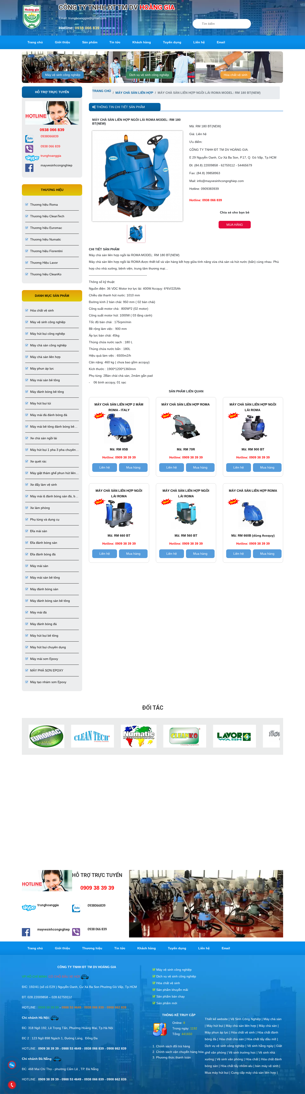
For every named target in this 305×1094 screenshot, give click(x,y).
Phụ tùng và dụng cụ (44, 519)
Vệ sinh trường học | (243, 1052)
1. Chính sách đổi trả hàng (171, 1046)
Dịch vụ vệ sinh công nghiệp (149, 75)
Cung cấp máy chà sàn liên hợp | (254, 1072)
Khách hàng (141, 42)
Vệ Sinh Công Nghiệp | (246, 1018)
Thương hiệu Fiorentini (46, 251)
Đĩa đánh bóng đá (42, 554)
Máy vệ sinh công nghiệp (62, 75)
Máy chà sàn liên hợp (45, 357)
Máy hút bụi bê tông (43, 635)
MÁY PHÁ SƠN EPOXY (46, 670)
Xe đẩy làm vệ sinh (43, 484)
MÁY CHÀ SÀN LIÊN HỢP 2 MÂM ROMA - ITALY (118, 407)
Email (221, 42)
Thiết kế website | (217, 1018)
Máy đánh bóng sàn (43, 589)
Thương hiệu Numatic (45, 239)
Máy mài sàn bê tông (44, 380)
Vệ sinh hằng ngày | (261, 1045)
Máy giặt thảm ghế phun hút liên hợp (50, 473)
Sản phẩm (89, 42)
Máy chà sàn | (269, 1025)
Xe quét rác (37, 461)
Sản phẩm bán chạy (170, 996)
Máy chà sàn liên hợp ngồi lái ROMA (253, 407)
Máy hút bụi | (216, 1025)
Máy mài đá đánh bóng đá (48, 415)
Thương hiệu (92, 948)
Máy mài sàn (38, 566)
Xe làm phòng (39, 508)
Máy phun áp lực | (218, 1032)
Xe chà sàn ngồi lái (43, 438)
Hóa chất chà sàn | (233, 1038)
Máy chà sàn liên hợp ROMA (253, 490)
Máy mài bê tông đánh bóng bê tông (49, 427)
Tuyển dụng (172, 42)
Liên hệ (199, 42)
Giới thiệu (62, 42)
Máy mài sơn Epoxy (43, 659)
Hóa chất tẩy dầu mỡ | (262, 1038)
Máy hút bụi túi (40, 403)
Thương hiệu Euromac (45, 228)
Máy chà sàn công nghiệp (48, 345)
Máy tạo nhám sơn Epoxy (47, 682)
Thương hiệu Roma (43, 204)
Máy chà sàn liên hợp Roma (186, 404)
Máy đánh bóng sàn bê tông (49, 600)
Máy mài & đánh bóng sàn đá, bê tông (51, 496)
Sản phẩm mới (166, 1002)
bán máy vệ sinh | (267, 1065)
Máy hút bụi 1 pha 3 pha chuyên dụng (50, 450)
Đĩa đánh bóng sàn (43, 542)
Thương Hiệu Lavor (43, 262)
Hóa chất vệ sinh (235, 75)
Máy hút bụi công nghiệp (47, 333)
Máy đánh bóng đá (43, 624)
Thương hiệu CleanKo (45, 274)
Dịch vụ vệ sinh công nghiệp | (226, 1045)
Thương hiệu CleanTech (46, 216)
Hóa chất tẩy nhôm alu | (238, 1065)
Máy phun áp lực (41, 368)
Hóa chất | (253, 1059)
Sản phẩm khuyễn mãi (171, 989)
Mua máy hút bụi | (218, 1072)
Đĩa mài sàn (38, 531)
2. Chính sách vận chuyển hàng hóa (178, 1051)
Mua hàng (234, 224)
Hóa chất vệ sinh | (244, 1032)
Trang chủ (35, 42)
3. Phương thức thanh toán (171, 1057)
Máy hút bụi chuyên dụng (47, 647)
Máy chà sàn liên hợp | (242, 1025)
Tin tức (114, 42)
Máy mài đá (38, 612)
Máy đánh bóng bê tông (46, 391)
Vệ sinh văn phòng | (231, 1059)
